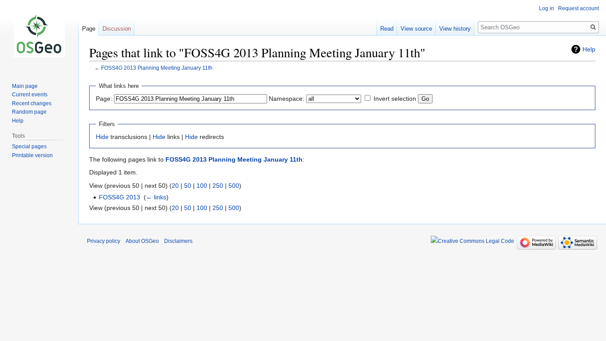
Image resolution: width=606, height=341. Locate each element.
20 (175, 185)
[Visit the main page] (39, 35)
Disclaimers (178, 241)
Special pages (29, 146)
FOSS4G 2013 (119, 197)
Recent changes (31, 103)
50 (187, 185)
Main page (25, 86)
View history (455, 28)
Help (588, 49)
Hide (102, 136)
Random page (29, 112)
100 (202, 185)
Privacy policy (103, 241)
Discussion (116, 28)
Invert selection (395, 98)
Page (88, 28)
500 (233, 185)
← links (156, 197)
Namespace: (286, 98)
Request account (578, 8)
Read (387, 28)
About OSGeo (142, 241)
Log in (546, 8)
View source (416, 28)
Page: (104, 98)
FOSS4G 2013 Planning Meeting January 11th (156, 68)
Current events (29, 94)
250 (217, 185)
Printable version (32, 155)
